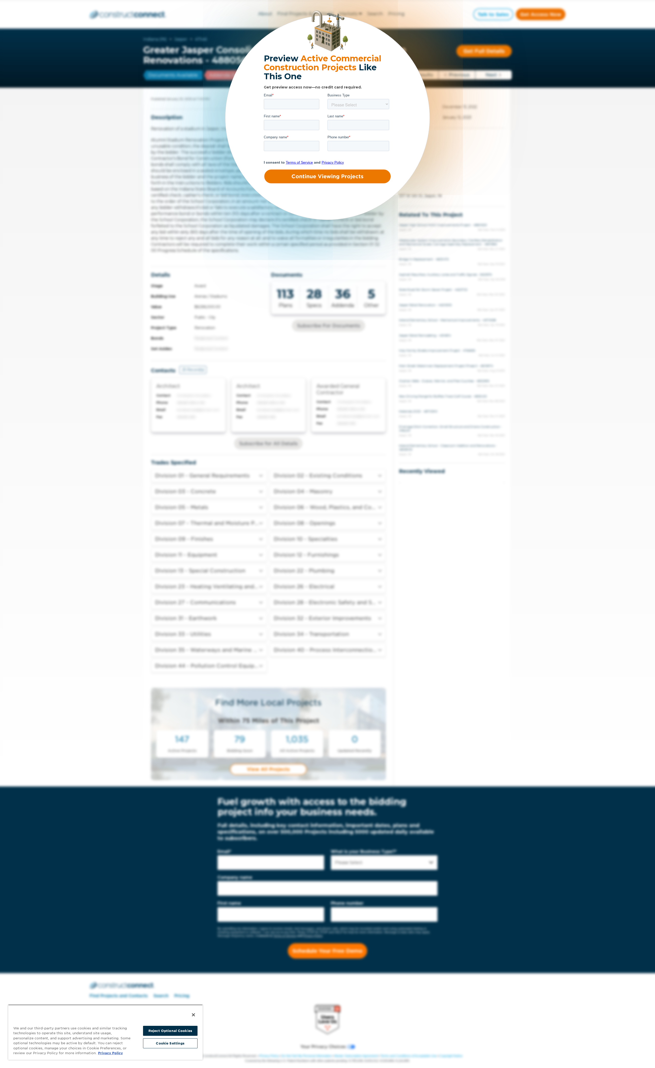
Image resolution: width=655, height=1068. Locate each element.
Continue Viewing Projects (327, 176)
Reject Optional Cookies (170, 1031)
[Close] (193, 1014)
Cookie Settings (170, 1043)
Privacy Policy (110, 1053)
